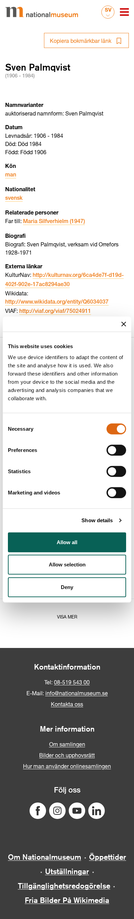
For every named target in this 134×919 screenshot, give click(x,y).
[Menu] (124, 12)
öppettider (107, 857)
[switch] (116, 449)
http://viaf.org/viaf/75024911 (55, 312)
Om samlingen (67, 744)
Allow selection (67, 564)
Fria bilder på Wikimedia (67, 900)
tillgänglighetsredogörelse (64, 885)
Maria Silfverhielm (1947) (54, 222)
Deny (67, 587)
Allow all (67, 542)
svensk (14, 198)
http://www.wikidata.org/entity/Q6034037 (57, 302)
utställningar (67, 871)
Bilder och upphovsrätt (67, 755)
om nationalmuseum (44, 857)
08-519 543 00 (72, 682)
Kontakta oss (67, 704)
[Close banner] (123, 324)
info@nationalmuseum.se (76, 693)
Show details (97, 520)
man (10, 175)
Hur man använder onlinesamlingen (67, 766)
